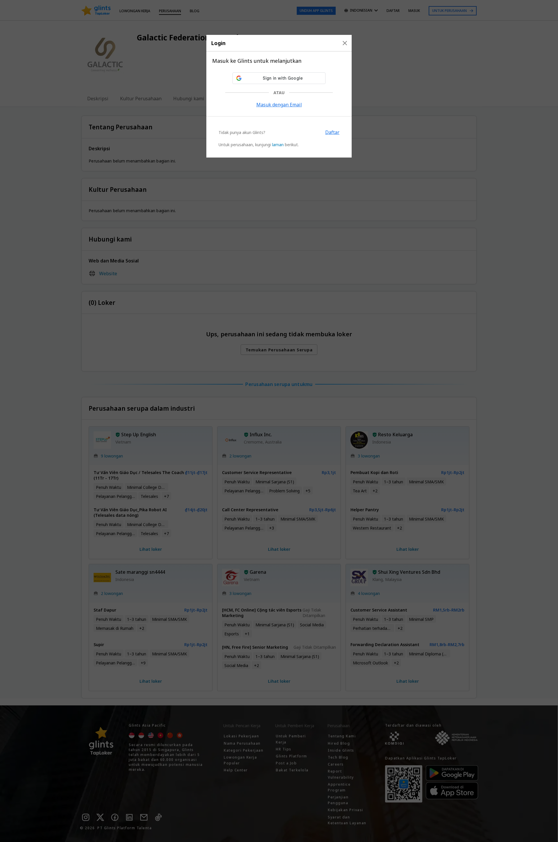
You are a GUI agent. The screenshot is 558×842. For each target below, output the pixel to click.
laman (278, 144)
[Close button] (345, 43)
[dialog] (279, 96)
